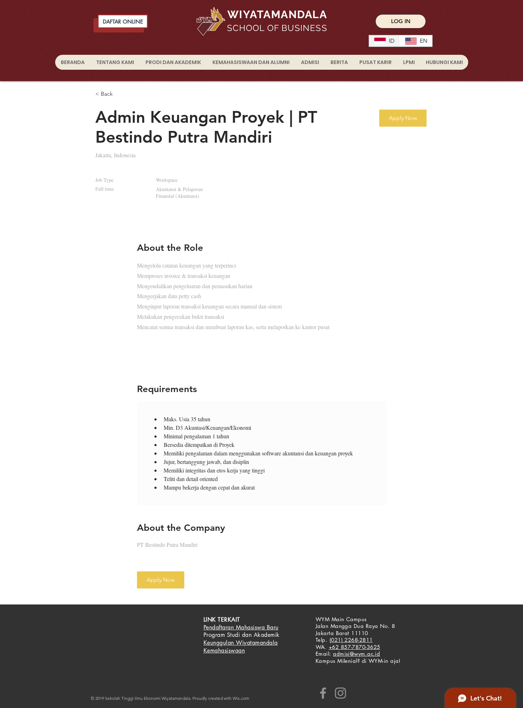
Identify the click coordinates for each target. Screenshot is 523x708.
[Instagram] (340, 693)
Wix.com (241, 698)
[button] (403, 118)
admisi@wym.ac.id (356, 653)
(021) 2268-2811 (351, 639)
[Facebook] (323, 693)
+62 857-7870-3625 (354, 647)
